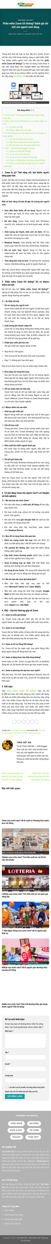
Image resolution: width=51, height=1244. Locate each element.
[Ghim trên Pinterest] (32, 722)
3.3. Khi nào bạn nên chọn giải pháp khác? (23, 145)
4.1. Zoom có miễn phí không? (18, 151)
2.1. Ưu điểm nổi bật (14, 127)
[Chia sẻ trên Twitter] (23, 722)
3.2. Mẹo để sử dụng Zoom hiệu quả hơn (23, 142)
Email (7, 1064)
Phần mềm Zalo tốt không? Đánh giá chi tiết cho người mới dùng (38, 776)
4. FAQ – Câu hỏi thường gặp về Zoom (19, 148)
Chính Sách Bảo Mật (13, 1219)
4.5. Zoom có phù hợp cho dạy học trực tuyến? (25, 163)
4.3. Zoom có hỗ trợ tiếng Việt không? (21, 157)
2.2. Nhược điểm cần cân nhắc (18, 130)
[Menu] (3, 4)
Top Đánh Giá (19, 76)
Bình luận (9, 1031)
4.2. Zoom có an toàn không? (18, 154)
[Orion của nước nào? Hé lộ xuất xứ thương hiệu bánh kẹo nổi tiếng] (25, 805)
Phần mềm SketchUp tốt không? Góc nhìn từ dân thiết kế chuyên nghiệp (12, 776)
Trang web (9, 1076)
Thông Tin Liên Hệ (12, 1223)
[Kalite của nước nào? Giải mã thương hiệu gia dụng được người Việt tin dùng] (25, 988)
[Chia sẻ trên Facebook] (19, 722)
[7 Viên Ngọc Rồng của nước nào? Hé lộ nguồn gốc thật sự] (25, 915)
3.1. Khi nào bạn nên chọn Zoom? (19, 139)
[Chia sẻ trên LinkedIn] (37, 722)
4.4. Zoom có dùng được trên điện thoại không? (25, 160)
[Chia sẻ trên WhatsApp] (14, 722)
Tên (7, 1053)
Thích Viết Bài (36, 34)
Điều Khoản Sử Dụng (13, 1215)
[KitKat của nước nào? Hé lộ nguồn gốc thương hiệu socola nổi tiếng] (25, 951)
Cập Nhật (29, 20)
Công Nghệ (21, 20)
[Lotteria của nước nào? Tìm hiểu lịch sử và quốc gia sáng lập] (25, 878)
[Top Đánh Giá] (25, 4)
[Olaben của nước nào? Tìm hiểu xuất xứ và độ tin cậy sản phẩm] (25, 841)
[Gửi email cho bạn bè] (28, 722)
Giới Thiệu (9, 1210)
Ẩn (32, 110)
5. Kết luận (7, 166)
